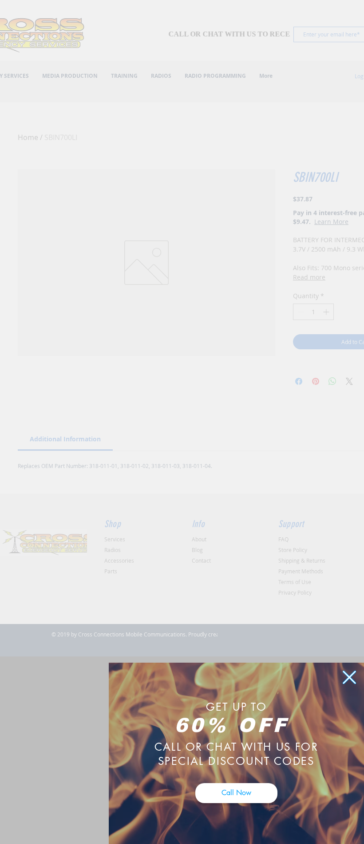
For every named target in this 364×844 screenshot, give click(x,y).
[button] (349, 677)
